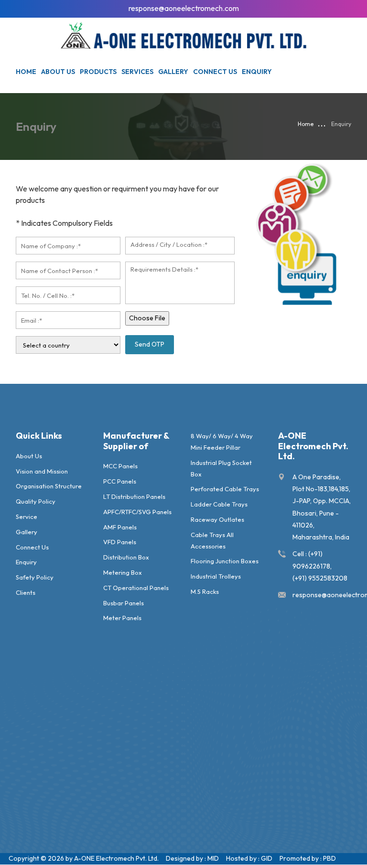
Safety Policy (35, 577)
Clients (25, 592)
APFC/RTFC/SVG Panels (137, 512)
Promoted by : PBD (308, 858)
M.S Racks (205, 591)
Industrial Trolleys (216, 576)
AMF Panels (120, 527)
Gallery (173, 71)
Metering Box (122, 572)
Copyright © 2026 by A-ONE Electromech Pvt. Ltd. (84, 858)
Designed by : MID (192, 858)
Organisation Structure (49, 486)
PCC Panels (119, 481)
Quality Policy (35, 501)
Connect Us (215, 71)
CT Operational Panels (136, 587)
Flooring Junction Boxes (225, 561)
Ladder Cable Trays (219, 504)
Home (26, 71)
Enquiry (257, 71)
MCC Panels (120, 466)
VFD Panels (119, 542)
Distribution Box (126, 557)
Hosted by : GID (249, 858)
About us (58, 71)
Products (98, 71)
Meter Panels (122, 618)
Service (26, 516)
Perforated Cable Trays (225, 489)
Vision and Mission (42, 471)
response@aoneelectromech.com (184, 8)
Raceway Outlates (217, 519)
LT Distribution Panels (134, 496)
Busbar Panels (123, 603)
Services (137, 71)
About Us (29, 456)
